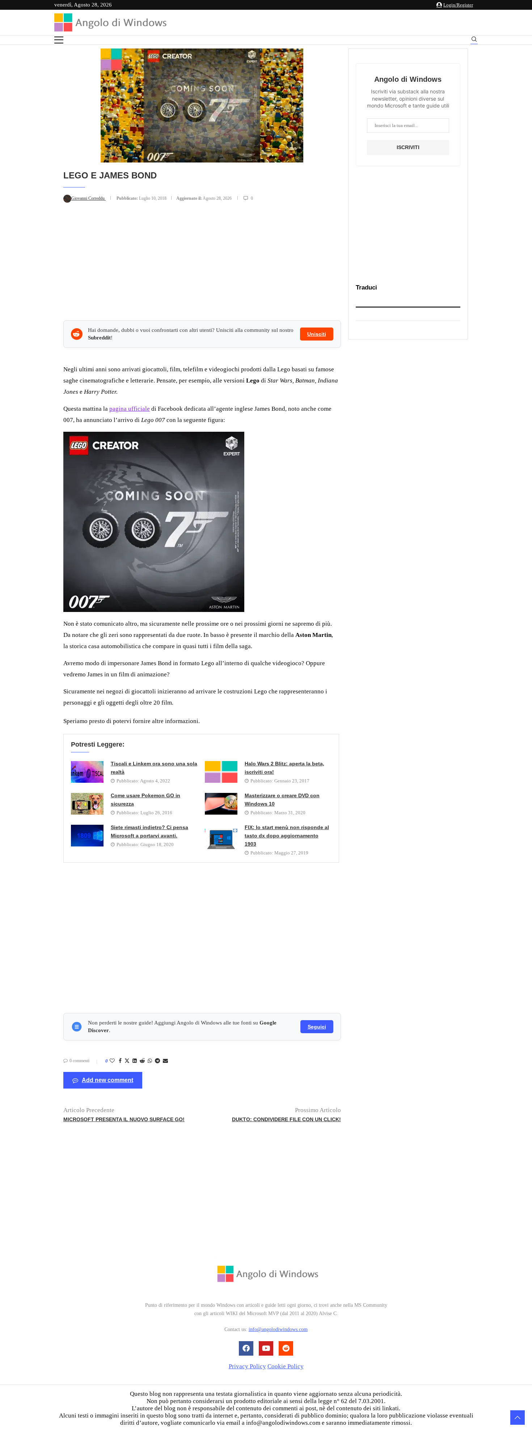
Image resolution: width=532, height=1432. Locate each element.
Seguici (317, 1027)
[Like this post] (112, 1061)
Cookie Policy (285, 1366)
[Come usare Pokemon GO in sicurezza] (87, 804)
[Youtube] (266, 1348)
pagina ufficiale (129, 408)
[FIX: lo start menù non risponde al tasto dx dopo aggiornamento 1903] (221, 839)
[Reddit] (286, 1348)
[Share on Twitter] (127, 1061)
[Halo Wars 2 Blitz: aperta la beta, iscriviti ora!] (221, 772)
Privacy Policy (247, 1366)
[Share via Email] (165, 1061)
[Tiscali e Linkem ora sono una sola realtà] (87, 772)
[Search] (474, 40)
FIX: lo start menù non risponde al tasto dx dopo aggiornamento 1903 (287, 835)
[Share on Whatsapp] (150, 1061)
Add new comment (107, 1080)
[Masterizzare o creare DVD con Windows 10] (221, 804)
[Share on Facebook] (120, 1061)
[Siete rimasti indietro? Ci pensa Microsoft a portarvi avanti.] (87, 835)
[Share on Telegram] (157, 1061)
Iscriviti (408, 147)
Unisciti (316, 334)
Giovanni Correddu (88, 198)
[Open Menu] (58, 40)
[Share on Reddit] (142, 1061)
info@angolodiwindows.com (278, 1329)
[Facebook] (246, 1348)
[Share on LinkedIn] (134, 1061)
